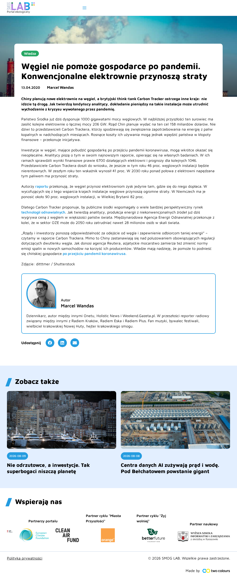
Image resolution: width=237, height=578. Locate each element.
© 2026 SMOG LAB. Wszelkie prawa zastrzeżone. (189, 558)
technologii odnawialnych (43, 212)
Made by (193, 571)
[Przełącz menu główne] (84, 8)
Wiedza (30, 53)
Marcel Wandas (60, 87)
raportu (41, 186)
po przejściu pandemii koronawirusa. (94, 253)
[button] (50, 342)
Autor (65, 300)
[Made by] (216, 571)
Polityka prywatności (24, 558)
